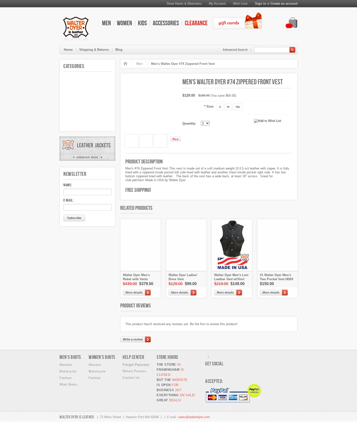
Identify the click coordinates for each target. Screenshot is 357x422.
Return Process (134, 371)
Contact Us (131, 378)
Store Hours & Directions (184, 3)
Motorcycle (68, 371)
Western (66, 365)
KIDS (142, 22)
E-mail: (68, 200)
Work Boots (68, 384)
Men (139, 64)
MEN (106, 22)
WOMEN (124, 22)
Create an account (284, 3)
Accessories (166, 22)
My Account (217, 3)
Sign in (260, 3)
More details (134, 292)
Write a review (133, 339)
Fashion (66, 378)
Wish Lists (240, 3)
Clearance (196, 22)
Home (68, 49)
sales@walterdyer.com (194, 417)
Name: (67, 185)
